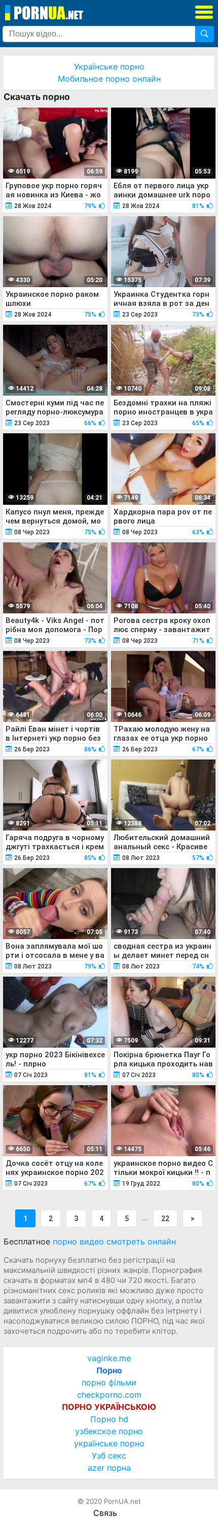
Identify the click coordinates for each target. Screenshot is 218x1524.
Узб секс (109, 1455)
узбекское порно (109, 1431)
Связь (105, 1513)
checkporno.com (109, 1395)
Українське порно (109, 66)
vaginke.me (109, 1358)
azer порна (109, 1468)
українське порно (109, 1443)
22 (165, 1219)
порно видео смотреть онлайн (114, 1241)
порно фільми (109, 1382)
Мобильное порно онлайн (109, 79)
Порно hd (109, 1419)
